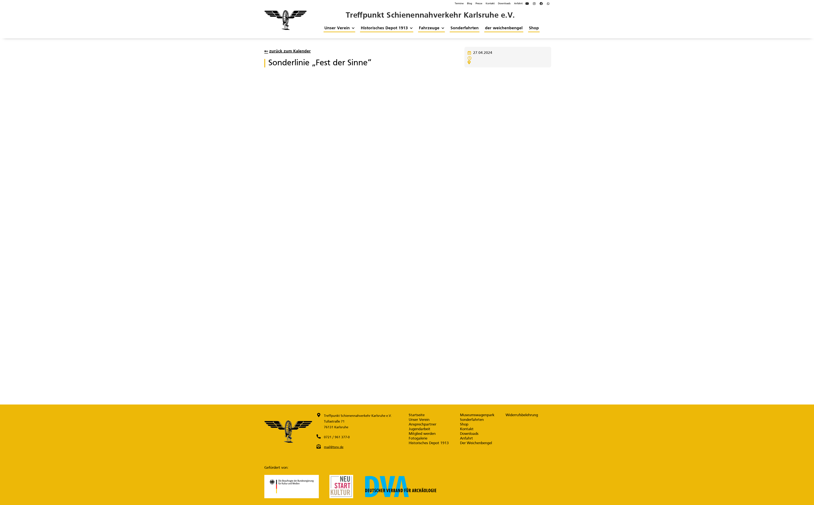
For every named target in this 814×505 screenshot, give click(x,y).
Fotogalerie (418, 438)
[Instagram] (534, 4)
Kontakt (490, 3)
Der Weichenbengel (476, 443)
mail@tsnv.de (333, 447)
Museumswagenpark (477, 415)
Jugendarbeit (419, 429)
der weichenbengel (503, 28)
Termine (459, 3)
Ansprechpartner (422, 424)
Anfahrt (518, 3)
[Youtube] (527, 4)
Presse (478, 3)
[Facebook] (541, 4)
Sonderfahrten (464, 28)
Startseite (417, 415)
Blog (469, 3)
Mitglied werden (422, 434)
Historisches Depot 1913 (384, 28)
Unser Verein (337, 28)
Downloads (504, 3)
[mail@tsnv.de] (318, 446)
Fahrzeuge (429, 28)
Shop (534, 28)
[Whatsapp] (548, 4)
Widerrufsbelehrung (522, 415)
